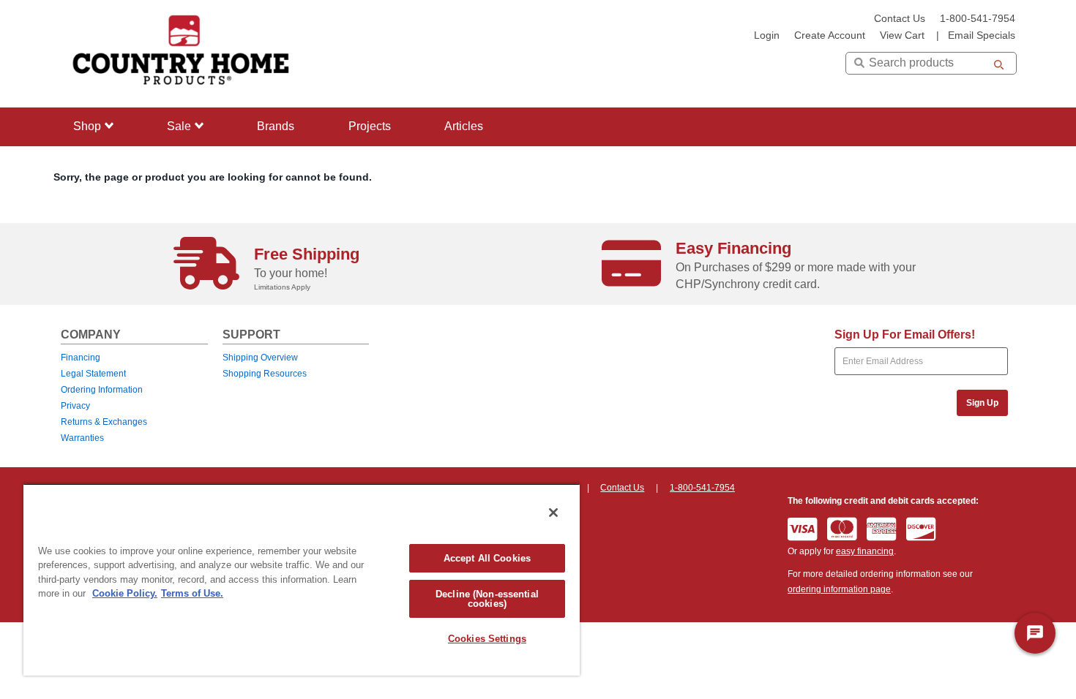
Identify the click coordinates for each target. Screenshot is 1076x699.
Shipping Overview (260, 357)
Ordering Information (102, 390)
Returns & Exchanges (104, 422)
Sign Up (982, 403)
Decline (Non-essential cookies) (487, 599)
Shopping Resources (265, 374)
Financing (80, 357)
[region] (301, 579)
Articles (463, 126)
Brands (275, 126)
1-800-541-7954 (977, 18)
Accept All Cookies (487, 558)
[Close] (553, 512)
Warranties (82, 438)
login (767, 35)
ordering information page (839, 589)
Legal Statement (93, 374)
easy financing (865, 551)
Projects (369, 126)
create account (829, 35)
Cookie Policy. (124, 593)
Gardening (97, 215)
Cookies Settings (487, 638)
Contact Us (899, 18)
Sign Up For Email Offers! (904, 334)
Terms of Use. (192, 593)
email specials (981, 35)
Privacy (75, 406)
